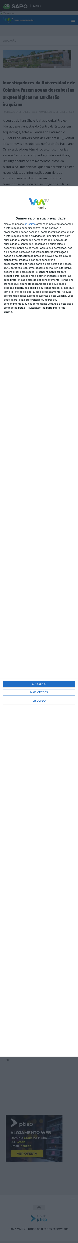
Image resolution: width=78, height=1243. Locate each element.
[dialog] (39, 621)
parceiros (30, 224)
